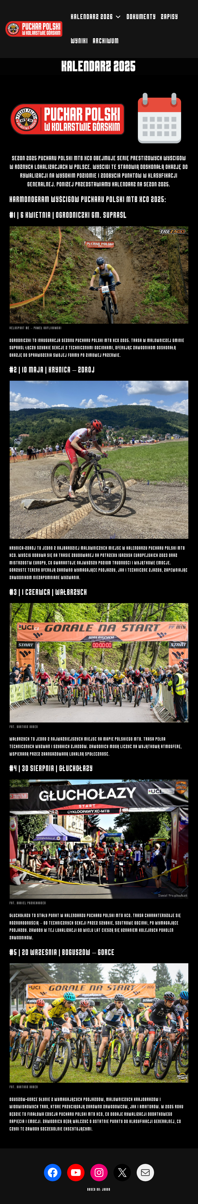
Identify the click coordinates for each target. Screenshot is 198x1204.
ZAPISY (169, 17)
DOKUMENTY (141, 17)
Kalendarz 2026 (92, 17)
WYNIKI (79, 41)
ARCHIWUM (106, 41)
